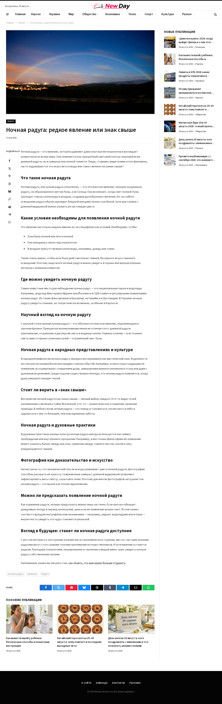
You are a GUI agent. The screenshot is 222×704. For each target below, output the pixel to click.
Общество (89, 14)
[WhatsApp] (9, 222)
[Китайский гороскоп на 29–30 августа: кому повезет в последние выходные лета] (80, 619)
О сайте (86, 683)
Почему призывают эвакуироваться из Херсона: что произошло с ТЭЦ (195, 91)
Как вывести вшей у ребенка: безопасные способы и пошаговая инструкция (27, 642)
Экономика (112, 14)
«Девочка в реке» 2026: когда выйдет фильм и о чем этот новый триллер (196, 40)
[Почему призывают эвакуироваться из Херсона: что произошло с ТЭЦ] (170, 92)
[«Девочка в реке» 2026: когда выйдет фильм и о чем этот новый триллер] (170, 42)
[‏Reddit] (9, 206)
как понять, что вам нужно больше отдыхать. (97, 563)
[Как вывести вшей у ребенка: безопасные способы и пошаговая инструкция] (29, 619)
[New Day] (111, 6)
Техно (132, 14)
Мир (71, 14)
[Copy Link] (9, 199)
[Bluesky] (9, 191)
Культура (167, 14)
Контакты (118, 683)
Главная (20, 14)
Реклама (134, 683)
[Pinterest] (9, 176)
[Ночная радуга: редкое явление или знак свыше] (80, 72)
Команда (102, 683)
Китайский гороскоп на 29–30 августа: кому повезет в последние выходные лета (79, 642)
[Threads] (9, 183)
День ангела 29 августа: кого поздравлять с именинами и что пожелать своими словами (128, 642)
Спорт (149, 14)
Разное (187, 14)
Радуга (45, 574)
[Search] (215, 14)
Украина (54, 14)
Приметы (32, 574)
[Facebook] (9, 160)
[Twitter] (9, 168)
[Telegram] (9, 214)
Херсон (36, 14)
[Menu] (7, 14)
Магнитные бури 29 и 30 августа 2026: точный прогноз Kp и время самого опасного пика (196, 124)
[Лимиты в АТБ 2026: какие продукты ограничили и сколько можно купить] (170, 76)
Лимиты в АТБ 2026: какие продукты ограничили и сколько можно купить (194, 74)
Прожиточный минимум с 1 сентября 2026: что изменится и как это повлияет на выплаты (197, 158)
